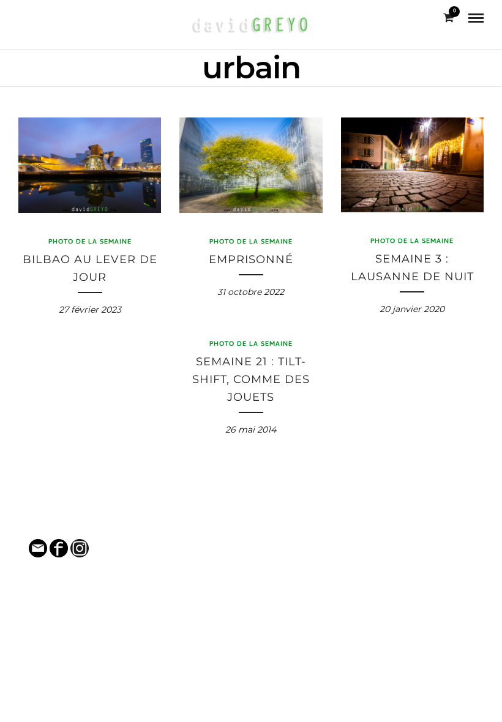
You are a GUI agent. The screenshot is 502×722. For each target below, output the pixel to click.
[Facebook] (23, 17)
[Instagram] (40, 17)
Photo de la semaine (90, 242)
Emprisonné (251, 259)
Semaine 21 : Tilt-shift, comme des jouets (251, 379)
